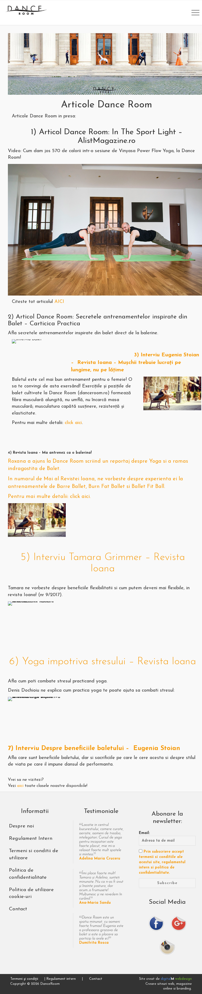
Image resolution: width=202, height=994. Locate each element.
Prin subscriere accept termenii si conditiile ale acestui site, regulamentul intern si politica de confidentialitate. (162, 862)
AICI (59, 301)
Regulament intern (61, 979)
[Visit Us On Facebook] (156, 923)
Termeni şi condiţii (24, 979)
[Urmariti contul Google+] (178, 923)
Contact (95, 979)
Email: (144, 833)
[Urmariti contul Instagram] (167, 947)
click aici (73, 423)
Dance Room (26, 10)
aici (20, 786)
